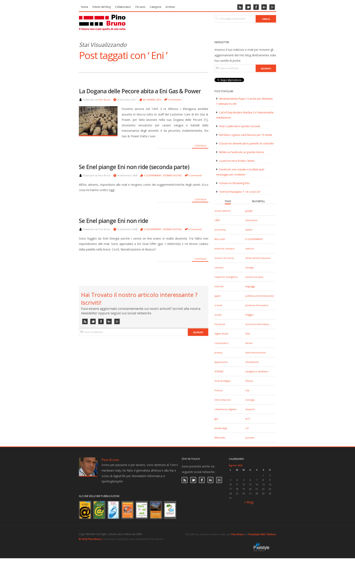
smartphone (252, 361)
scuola (217, 314)
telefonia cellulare (224, 248)
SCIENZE (218, 371)
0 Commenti (195, 175)
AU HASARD (149, 99)
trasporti (250, 409)
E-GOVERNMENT (254, 239)
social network (222, 210)
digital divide (221, 333)
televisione (251, 220)
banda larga (220, 428)
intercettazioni (222, 399)
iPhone (249, 380)
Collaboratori (123, 7)
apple (217, 295)
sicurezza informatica (257, 324)
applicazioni (221, 361)
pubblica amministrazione (259, 295)
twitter (249, 229)
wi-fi (247, 418)
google (249, 210)
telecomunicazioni (255, 352)
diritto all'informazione (258, 258)
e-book (218, 305)
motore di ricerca (224, 258)
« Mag (249, 502)
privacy (218, 352)
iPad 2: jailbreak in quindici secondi (239, 126)
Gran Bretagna (222, 380)
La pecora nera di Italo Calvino (237, 161)
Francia (218, 390)
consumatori (221, 343)
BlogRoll (258, 201)
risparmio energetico (226, 276)
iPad (247, 333)
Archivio (170, 7)
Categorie (155, 7)
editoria (249, 248)
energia (249, 267)
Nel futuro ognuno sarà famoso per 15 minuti (245, 135)
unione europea (254, 276)
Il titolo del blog (101, 7)
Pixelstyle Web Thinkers (262, 534)
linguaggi (250, 286)
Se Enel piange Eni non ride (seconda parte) (134, 167)
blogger (249, 314)
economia (220, 229)
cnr (247, 428)
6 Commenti (195, 229)
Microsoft (219, 239)
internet (219, 286)
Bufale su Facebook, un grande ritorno (241, 152)
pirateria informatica (256, 305)
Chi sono (140, 7)
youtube (250, 437)
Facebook (219, 324)
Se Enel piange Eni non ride (113, 221)
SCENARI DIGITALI (172, 175)
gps (216, 418)
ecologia (250, 399)
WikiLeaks (219, 437)
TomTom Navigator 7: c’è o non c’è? (239, 192)
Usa (247, 390)
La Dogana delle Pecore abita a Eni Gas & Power (140, 91)
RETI (159, 99)
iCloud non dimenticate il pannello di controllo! (246, 143)
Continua (200, 145)
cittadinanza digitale (225, 409)
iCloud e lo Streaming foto (234, 183)
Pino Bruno (104, 99)
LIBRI (217, 220)
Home (84, 7)
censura (218, 267)
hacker (249, 343)
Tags (228, 201)
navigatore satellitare (257, 371)
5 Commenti (174, 99)
